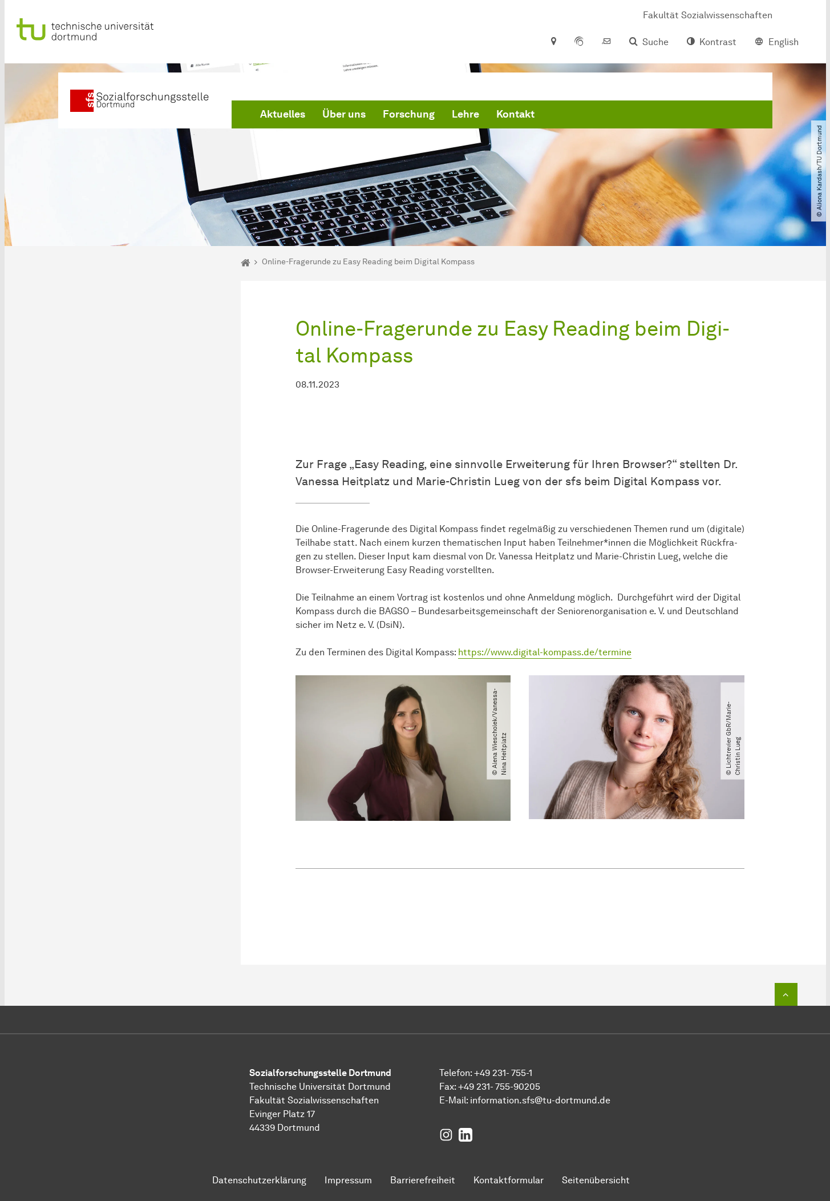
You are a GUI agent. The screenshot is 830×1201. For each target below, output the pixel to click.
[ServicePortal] (579, 42)
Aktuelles (282, 114)
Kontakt (515, 114)
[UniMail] (606, 42)
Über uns (344, 114)
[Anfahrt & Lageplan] (553, 42)
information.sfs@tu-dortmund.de (540, 1100)
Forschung (409, 114)
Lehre (465, 114)
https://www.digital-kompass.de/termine (544, 652)
